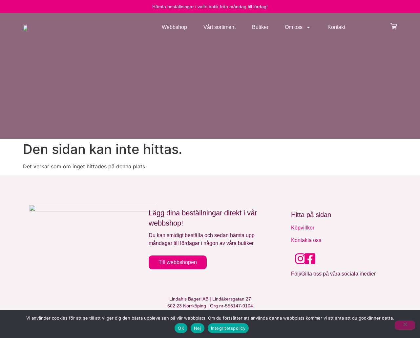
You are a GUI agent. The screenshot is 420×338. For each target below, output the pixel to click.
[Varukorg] (393, 26)
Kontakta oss (306, 240)
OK (181, 328)
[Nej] (405, 325)
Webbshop (174, 27)
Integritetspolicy (228, 328)
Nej (197, 328)
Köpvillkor (302, 227)
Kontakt (336, 27)
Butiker (260, 27)
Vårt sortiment (219, 27)
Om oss (294, 27)
